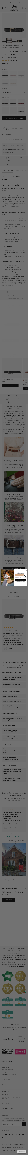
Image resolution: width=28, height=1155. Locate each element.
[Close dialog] (26, 569)
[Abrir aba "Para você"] (25, 576)
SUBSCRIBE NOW (20, 579)
